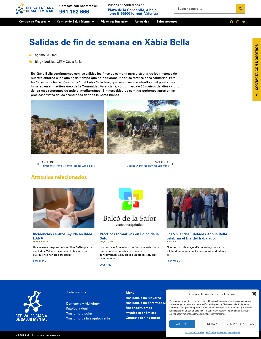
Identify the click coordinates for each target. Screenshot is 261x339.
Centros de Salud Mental (73, 21)
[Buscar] (240, 8)
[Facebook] (231, 21)
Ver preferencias (240, 324)
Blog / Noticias (45, 62)
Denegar (210, 324)
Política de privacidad (216, 332)
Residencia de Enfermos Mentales (151, 303)
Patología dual (77, 308)
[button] (254, 294)
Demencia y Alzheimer (83, 303)
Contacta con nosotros (143, 318)
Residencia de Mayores (143, 298)
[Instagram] (237, 21)
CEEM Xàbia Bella (69, 62)
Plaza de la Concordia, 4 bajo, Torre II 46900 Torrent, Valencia (133, 12)
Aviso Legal (234, 332)
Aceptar (182, 324)
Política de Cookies (194, 332)
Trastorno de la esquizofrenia (88, 318)
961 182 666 (74, 12)
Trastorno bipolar (79, 313)
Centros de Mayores (32, 21)
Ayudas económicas (141, 313)
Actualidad (142, 21)
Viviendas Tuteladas (114, 21)
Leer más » (40, 261)
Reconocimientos (139, 308)
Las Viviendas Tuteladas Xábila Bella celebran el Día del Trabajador (197, 236)
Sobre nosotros (166, 21)
